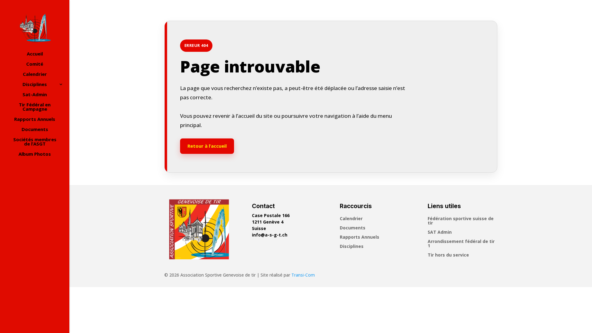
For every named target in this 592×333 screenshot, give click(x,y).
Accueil (35, 54)
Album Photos (34, 154)
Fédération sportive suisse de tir (461, 221)
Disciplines (35, 84)
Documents (35, 129)
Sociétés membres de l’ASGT (34, 142)
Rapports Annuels (34, 119)
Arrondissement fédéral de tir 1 (461, 244)
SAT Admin (440, 232)
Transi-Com (303, 275)
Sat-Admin (35, 94)
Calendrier (35, 74)
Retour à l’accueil (207, 146)
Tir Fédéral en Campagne (35, 107)
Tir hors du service (448, 255)
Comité (34, 64)
